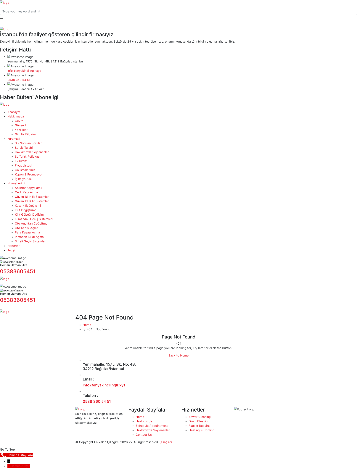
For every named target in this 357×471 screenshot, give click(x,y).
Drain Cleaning (199, 421)
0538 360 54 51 (18, 80)
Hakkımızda (15, 116)
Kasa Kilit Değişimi (28, 205)
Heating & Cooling (201, 430)
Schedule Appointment (152, 426)
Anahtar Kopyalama (28, 188)
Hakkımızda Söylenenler (32, 152)
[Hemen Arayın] (9, 466)
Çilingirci (166, 442)
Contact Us (144, 434)
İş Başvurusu (23, 179)
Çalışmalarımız (25, 170)
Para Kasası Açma (27, 232)
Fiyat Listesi (23, 165)
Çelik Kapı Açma (26, 192)
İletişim (12, 250)
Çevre (19, 121)
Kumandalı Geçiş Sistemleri (34, 219)
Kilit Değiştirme (25, 210)
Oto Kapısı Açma (26, 228)
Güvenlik (21, 125)
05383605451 (17, 271)
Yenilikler (21, 130)
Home (87, 325)
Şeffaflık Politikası (27, 156)
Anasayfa (13, 112)
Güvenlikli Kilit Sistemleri (32, 197)
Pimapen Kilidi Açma (29, 237)
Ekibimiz (21, 161)
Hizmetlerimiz (17, 183)
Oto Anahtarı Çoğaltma (31, 223)
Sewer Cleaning (200, 417)
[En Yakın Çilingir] (4, 2)
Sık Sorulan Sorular (28, 143)
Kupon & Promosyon (29, 174)
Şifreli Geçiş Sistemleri (30, 241)
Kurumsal (13, 139)
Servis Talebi (24, 147)
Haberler (13, 246)
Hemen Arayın (20, 466)
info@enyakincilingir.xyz (24, 70)
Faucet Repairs (199, 426)
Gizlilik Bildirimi (25, 134)
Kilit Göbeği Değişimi (29, 214)
